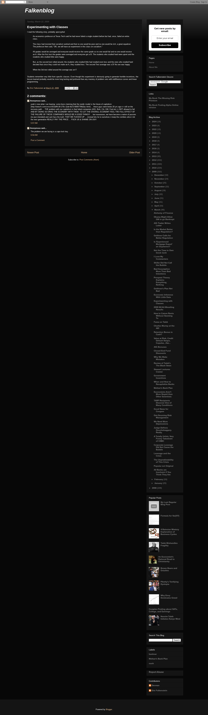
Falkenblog (39, 10)
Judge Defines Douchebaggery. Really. (163, 430)
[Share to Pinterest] (76, 88)
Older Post (134, 152)
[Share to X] (71, 88)
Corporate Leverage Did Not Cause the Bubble (163, 447)
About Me (153, 67)
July (156, 194)
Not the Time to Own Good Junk (164, 251)
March (157, 210)
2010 (154, 168)
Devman (155, 685)
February (159, 479)
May (156, 202)
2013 (154, 156)
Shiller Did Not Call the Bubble (163, 264)
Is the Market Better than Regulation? (163, 230)
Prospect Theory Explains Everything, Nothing (162, 281)
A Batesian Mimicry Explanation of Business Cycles (170, 531)
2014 (154, 152)
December (159, 175)
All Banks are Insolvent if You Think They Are (162, 472)
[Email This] (66, 88)
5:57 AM (34, 123)
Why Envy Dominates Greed (169, 596)
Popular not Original (163, 466)
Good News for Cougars (161, 410)
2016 (154, 148)
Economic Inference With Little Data (163, 296)
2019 (154, 137)
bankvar (153, 654)
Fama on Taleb (161, 322)
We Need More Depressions (161, 422)
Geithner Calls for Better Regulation (163, 236)
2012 (154, 160)
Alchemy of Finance (163, 213)
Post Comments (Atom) (89, 160)
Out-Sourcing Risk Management (163, 416)
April (156, 206)
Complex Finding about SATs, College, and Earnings (163, 610)
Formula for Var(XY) (170, 516)
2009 (154, 171)
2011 (154, 164)
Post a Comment (38, 140)
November (159, 179)
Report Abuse (156, 672)
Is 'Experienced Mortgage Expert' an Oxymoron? (163, 244)
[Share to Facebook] (74, 88)
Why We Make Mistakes (160, 358)
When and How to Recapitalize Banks (164, 383)
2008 (154, 488)
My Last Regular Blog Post (168, 503)
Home (84, 152)
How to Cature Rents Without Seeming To (164, 315)
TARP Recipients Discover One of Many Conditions (163, 402)
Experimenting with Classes (163, 302)
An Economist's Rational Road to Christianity (166, 559)
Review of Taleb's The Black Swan (162, 364)
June (157, 198)
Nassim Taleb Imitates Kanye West (170, 617)
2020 (154, 133)
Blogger (109, 709)
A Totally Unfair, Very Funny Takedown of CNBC (164, 438)
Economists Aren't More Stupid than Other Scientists (163, 394)
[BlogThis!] (68, 88)
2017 (154, 145)
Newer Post (33, 152)
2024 (154, 121)
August (158, 190)
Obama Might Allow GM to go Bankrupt (164, 218)
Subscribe (165, 45)
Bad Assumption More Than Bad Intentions (162, 271)
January (158, 483)
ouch (151, 663)
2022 (154, 129)
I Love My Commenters (161, 257)
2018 (154, 141)
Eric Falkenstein (159, 690)
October (158, 183)
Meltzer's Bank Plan (163, 388)
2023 (154, 125)
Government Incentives (160, 376)
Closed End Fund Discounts (162, 352)
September (159, 186)
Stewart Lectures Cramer (162, 370)
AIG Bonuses (160, 347)
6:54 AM (34, 135)
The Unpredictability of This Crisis (163, 461)
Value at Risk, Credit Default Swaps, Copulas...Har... (163, 340)
